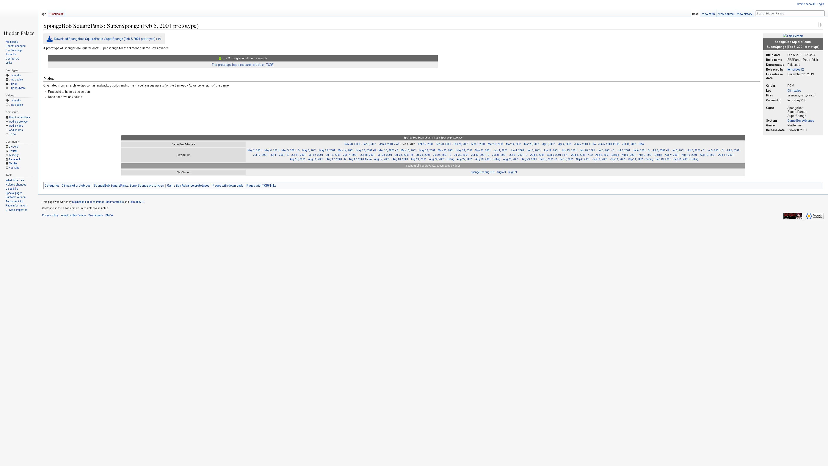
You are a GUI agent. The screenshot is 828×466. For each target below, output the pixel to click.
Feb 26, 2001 (461, 144)
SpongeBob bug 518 (482, 172)
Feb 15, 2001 (425, 144)
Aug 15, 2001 (298, 159)
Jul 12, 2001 (316, 154)
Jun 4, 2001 (517, 150)
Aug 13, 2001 (708, 154)
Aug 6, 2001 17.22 (582, 154)
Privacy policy (50, 215)
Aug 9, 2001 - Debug (650, 154)
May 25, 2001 (446, 150)
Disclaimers (95, 215)
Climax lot (794, 90)
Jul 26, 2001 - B (404, 154)
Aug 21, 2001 (419, 159)
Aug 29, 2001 (529, 159)
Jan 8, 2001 (370, 144)
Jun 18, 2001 (551, 150)
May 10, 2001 (327, 150)
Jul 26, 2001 (423, 154)
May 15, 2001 (409, 150)
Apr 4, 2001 (565, 144)
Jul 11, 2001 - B (279, 154)
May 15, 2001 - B (388, 150)
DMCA (109, 215)
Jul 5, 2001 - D (715, 150)
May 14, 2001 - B (366, 150)
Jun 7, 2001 (534, 150)
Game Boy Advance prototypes (188, 185)
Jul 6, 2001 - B (641, 150)
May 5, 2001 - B (291, 150)
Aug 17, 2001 (382, 159)
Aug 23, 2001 (511, 159)
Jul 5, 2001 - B (660, 150)
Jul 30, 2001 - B (480, 154)
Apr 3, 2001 (549, 144)
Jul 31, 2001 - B (518, 154)
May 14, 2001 (346, 150)
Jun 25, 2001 (569, 150)
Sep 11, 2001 (618, 159)
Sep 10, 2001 (600, 159)
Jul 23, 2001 (385, 154)
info (159, 39)
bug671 (512, 172)
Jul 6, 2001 (732, 150)
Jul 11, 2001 (298, 154)
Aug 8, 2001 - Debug (607, 154)
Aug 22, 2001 (465, 159)
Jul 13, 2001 (333, 154)
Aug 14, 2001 (726, 154)
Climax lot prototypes (76, 185)
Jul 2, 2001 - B (606, 150)
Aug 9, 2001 (672, 154)
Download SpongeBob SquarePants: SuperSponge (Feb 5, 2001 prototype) (105, 39)
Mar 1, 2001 (478, 144)
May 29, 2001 (464, 150)
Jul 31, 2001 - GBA (633, 144)
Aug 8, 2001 (629, 154)
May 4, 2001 (272, 150)
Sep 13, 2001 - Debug (686, 159)
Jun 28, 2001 (587, 150)
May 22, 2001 (427, 150)
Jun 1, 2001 (501, 150)
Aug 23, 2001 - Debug (487, 159)
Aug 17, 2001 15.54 (360, 159)
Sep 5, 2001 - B (548, 159)
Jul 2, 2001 (623, 150)
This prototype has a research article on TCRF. (243, 64)
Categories (52, 185)
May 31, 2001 (483, 150)
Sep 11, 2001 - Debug (640, 159)
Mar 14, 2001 (514, 144)
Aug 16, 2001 (316, 159)
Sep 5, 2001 (567, 159)
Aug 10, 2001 (689, 154)
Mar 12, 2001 (495, 144)
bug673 (501, 172)
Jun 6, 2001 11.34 (585, 144)
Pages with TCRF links (261, 185)
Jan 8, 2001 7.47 (389, 144)
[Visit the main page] (19, 17)
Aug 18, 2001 (400, 159)
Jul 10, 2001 (260, 154)
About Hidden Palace (73, 215)
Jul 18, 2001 (367, 154)
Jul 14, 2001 (350, 154)
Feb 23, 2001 (443, 144)
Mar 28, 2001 (532, 144)
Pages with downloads (228, 185)
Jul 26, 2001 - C (442, 154)
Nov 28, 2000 (352, 144)
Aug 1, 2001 (537, 154)
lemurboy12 (795, 69)
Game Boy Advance (800, 120)
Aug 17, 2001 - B (336, 159)
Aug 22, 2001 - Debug (441, 159)
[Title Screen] (793, 36)
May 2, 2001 (255, 150)
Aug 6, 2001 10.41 (558, 154)
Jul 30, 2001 (461, 154)
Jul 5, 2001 (678, 150)
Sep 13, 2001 (663, 159)
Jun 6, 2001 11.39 (608, 144)
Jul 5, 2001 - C (695, 150)
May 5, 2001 (309, 150)
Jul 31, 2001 (499, 154)
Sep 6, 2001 (583, 159)
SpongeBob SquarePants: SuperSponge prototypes (129, 185)
